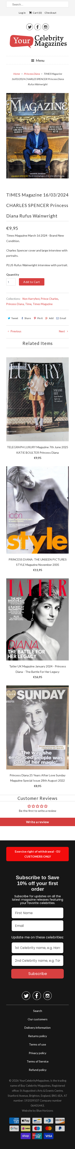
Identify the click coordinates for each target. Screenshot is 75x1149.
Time (28, 304)
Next (62, 331)
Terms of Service (38, 1061)
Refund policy (37, 1070)
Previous (15, 331)
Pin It (39, 318)
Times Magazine (42, 304)
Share (27, 318)
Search (37, 1011)
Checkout (50, 12)
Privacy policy (37, 1053)
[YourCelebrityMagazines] (37, 43)
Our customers (38, 1019)
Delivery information (37, 1027)
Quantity (12, 274)
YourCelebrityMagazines (34, 1080)
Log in (22, 12)
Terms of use (37, 1044)
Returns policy (37, 1036)
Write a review (37, 822)
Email (63, 318)
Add (51, 318)
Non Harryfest (31, 298)
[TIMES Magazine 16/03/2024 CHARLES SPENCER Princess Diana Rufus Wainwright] (37, 135)
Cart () (37, 12)
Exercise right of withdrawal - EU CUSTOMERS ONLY (37, 854)
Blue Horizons (44, 1110)
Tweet (14, 318)
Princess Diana (15, 304)
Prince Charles (49, 298)
